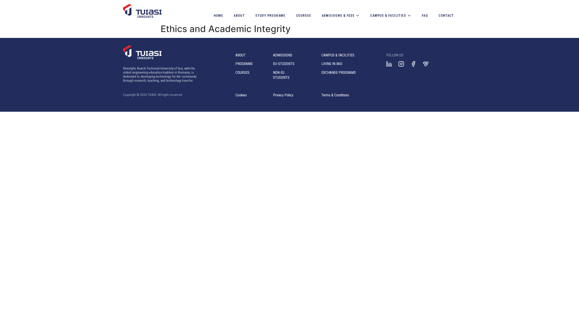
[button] (341, 16)
